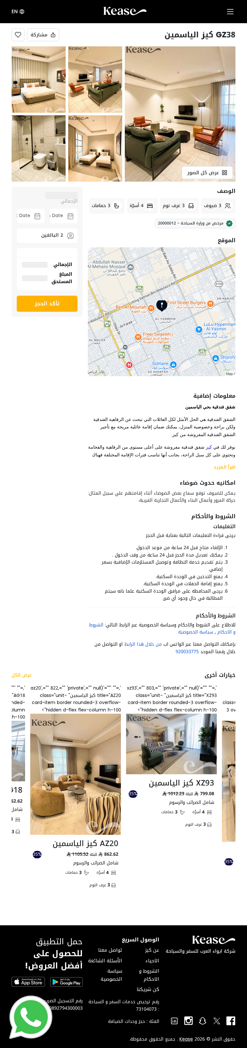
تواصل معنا (110, 950)
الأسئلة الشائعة (105, 960)
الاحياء (152, 960)
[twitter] (216, 1020)
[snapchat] (202, 1020)
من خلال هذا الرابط (143, 644)
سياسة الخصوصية (195, 632)
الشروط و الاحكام (149, 975)
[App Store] (28, 982)
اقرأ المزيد (224, 467)
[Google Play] (66, 982)
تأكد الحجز (47, 304)
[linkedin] (174, 1020)
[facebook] (230, 1020)
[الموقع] (161, 311)
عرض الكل (22, 675)
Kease (186, 1039)
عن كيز (152, 950)
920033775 (187, 651)
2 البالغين (52, 235)
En (15, 11)
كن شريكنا (148, 989)
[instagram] (188, 1020)
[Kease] (125, 12)
